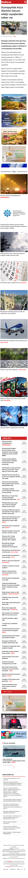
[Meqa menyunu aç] (25, 2)
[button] (23, 756)
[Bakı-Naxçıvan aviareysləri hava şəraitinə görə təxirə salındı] (14, 329)
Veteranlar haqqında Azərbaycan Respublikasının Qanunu (11, 812)
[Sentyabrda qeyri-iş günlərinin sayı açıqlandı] (14, 271)
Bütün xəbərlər (8, 691)
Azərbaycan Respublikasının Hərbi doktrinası (11, 779)
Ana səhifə (5, 869)
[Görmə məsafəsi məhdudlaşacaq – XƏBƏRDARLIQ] (14, 184)
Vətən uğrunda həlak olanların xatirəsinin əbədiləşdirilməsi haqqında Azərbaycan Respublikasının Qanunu (12, 783)
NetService (9, 866)
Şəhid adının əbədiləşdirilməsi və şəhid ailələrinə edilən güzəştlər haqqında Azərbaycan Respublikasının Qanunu (12, 806)
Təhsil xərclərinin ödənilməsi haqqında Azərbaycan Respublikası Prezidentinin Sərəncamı (11, 828)
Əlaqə (18, 869)
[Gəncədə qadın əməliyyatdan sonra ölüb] (14, 416)
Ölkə (14, 36)
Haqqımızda (12, 869)
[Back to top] (23, 873)
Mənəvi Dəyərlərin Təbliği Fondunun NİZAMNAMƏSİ (12, 833)
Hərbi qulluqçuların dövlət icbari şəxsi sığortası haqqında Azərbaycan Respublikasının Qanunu (12, 817)
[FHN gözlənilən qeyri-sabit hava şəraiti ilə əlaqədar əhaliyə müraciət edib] (14, 242)
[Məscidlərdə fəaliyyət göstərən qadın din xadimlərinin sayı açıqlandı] (14, 300)
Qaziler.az (10, 861)
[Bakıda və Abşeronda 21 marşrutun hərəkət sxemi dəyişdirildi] (14, 387)
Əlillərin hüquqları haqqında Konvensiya (10, 822)
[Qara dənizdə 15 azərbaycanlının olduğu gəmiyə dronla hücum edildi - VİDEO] (14, 751)
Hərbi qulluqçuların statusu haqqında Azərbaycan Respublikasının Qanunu (12, 800)
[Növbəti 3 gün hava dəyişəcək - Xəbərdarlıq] (14, 358)
